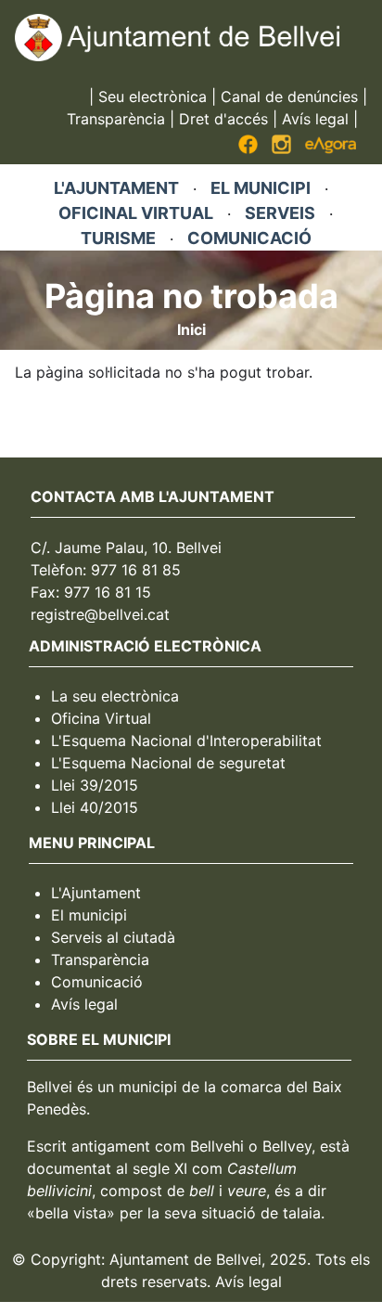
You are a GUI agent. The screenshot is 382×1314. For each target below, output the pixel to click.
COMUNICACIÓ (249, 238)
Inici (191, 329)
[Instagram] (281, 148)
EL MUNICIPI (260, 188)
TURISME (118, 238)
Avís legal (315, 119)
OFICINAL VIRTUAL (135, 213)
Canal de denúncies (289, 96)
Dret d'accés (223, 119)
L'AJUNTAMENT (116, 188)
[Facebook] (248, 148)
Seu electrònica (152, 96)
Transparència (116, 119)
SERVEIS (280, 213)
